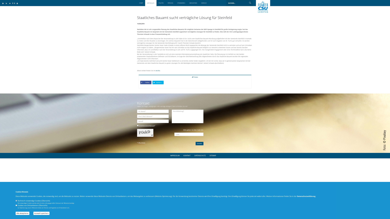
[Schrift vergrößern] (10, 3)
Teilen (195, 77)
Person (170, 3)
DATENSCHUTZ (200, 155)
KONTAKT (187, 155)
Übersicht (45, 201)
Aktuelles (150, 3)
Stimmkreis (181, 3)
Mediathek (193, 3)
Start (141, 3)
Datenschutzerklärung (306, 196)
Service (204, 3)
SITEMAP (213, 155)
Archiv (158, 71)
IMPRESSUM (175, 155)
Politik (161, 3)
